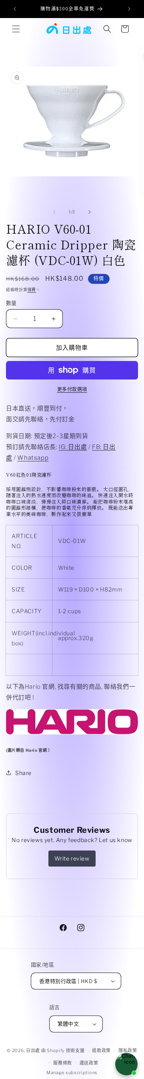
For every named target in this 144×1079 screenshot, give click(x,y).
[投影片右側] (89, 212)
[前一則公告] (15, 9)
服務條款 (62, 1063)
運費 (32, 289)
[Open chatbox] (126, 1064)
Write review (71, 858)
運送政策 (89, 1063)
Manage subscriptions (72, 1072)
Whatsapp (32, 457)
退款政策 (101, 1050)
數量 (11, 303)
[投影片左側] (54, 212)
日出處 (33, 1050)
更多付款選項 (72, 389)
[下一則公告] (129, 9)
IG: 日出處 (73, 447)
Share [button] (23, 772)
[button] (16, 29)
